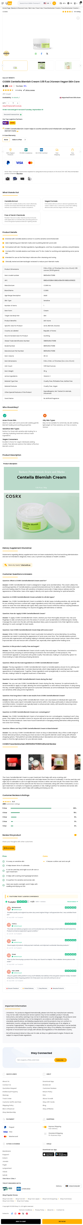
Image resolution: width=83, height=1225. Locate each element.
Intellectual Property (10, 1092)
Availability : (7, 98)
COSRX (5, 12)
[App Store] (49, 1154)
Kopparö (6, 1155)
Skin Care (31, 8)
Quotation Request (10, 1088)
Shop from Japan (33, 1199)
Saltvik (5, 1175)
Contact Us (7, 1085)
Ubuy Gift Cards (49, 1102)
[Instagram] (15, 1214)
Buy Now (20, 174)
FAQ (44, 1095)
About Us (6, 1081)
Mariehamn (7, 1151)
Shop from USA (8, 1199)
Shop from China (8, 1201)
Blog (44, 1105)
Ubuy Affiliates (48, 1109)
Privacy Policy (39, 1210)
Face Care (39, 8)
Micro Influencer (8, 1109)
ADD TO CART (21, 1221)
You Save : (19, 86)
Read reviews (71, 902)
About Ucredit (48, 1099)
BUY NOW (62, 1221)
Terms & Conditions (25, 1210)
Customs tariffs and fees (12, 1102)
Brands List (47, 1085)
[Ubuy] (9, 3)
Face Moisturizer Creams (52, 8)
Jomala (5, 1161)
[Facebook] (12, 1214)
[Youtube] (19, 1214)
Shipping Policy (8, 1105)
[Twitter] (23, 1214)
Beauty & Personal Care (19, 8)
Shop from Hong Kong (50, 1199)
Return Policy (47, 1092)
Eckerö (5, 1158)
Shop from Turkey (23, 1201)
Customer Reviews (49, 1088)
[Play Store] (61, 1154)
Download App (48, 1081)
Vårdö (5, 1172)
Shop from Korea (66, 1199)
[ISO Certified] (22, 1189)
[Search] (54, 3)
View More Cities (9, 1179)
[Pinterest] (27, 1214)
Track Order (7, 1099)
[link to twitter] (47, 54)
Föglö (5, 1165)
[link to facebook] (41, 54)
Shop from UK (20, 1199)
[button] (62, 3)
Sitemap (6, 1095)
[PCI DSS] (7, 1189)
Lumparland (7, 1168)
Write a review (9, 848)
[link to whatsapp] (36, 54)
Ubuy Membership (9, 1112)
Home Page (6, 8)
